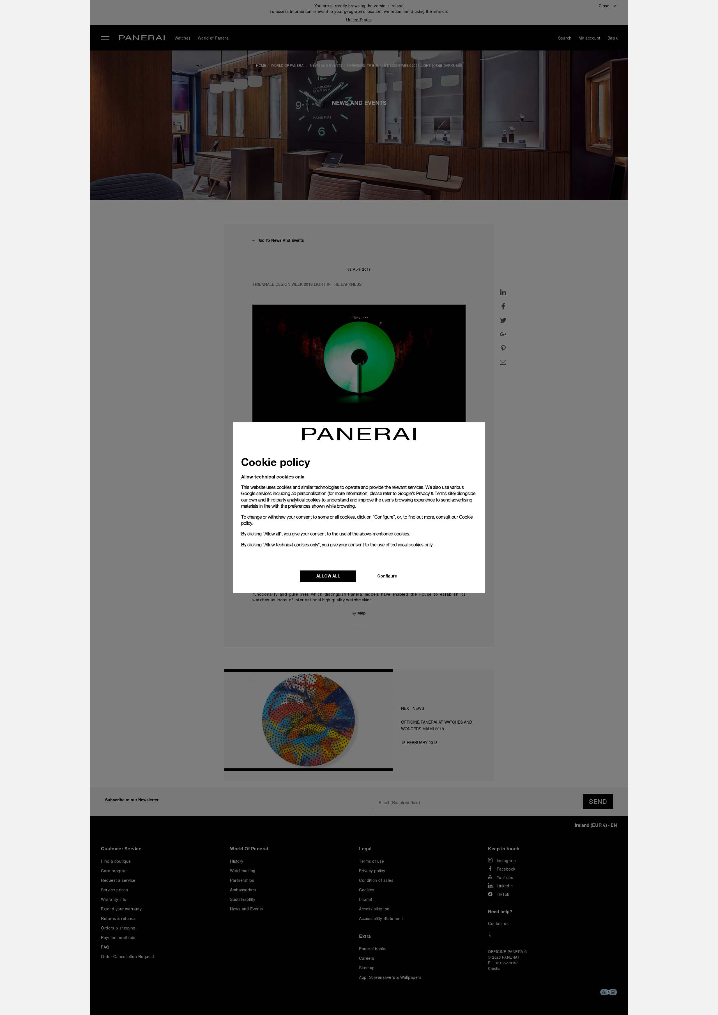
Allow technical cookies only (272, 476)
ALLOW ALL (328, 576)
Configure (387, 576)
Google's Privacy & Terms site (426, 493)
